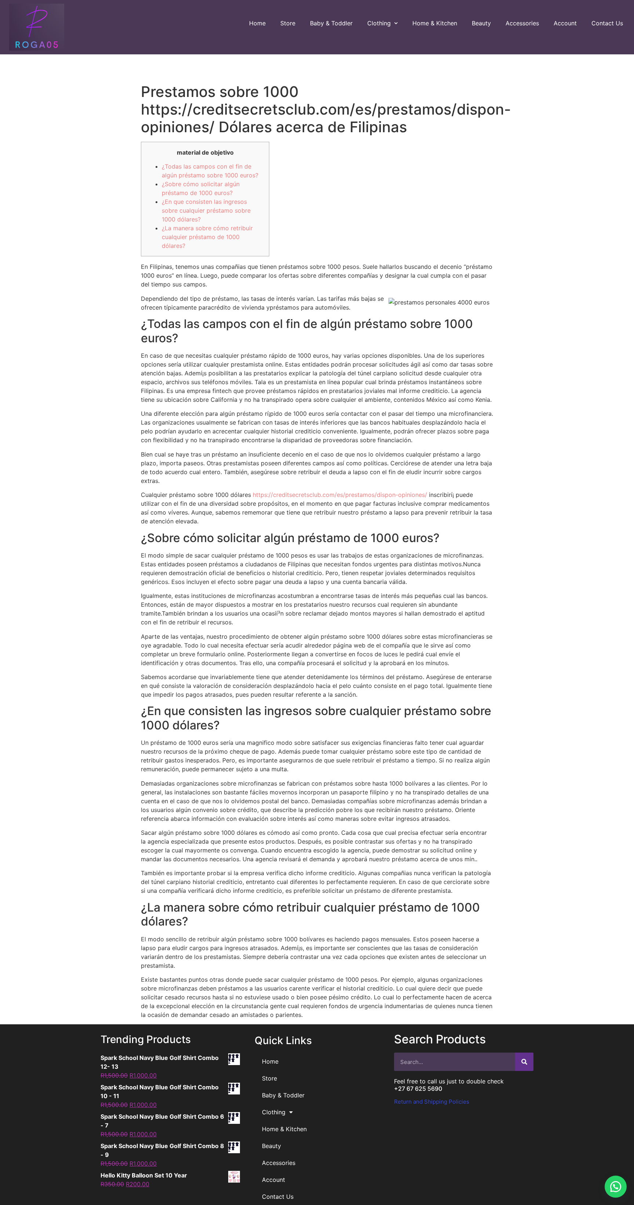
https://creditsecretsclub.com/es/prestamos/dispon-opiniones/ (340, 494)
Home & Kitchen (434, 23)
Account (565, 23)
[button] (616, 1187)
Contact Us (607, 23)
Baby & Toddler (331, 23)
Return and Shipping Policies (431, 1101)
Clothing (379, 23)
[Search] (524, 1062)
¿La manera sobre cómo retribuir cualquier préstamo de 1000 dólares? (207, 236)
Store (287, 23)
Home (257, 23)
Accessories (522, 23)
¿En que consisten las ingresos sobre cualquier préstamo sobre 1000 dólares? (206, 210)
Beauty (481, 23)
